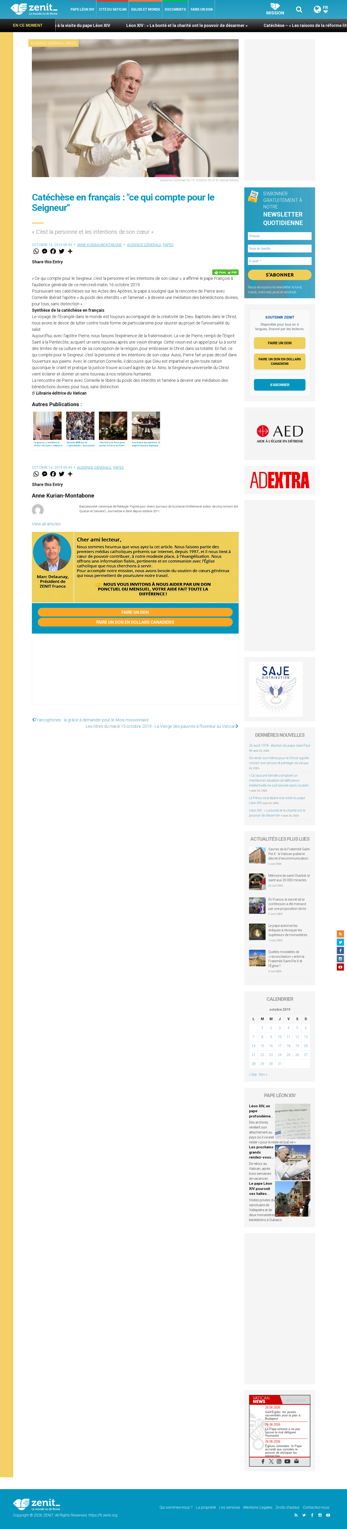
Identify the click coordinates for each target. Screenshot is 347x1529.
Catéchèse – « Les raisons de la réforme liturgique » (250, 25)
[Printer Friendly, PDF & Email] (225, 272)
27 (306, 1055)
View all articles (46, 523)
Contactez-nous (316, 1507)
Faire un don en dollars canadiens (135, 622)
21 (253, 1055)
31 (280, 1064)
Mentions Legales (257, 1507)
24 (280, 1055)
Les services (229, 1507)
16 (271, 1046)
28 (253, 1064)
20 (306, 1046)
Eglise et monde (145, 9)
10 (280, 1037)
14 (253, 1046)
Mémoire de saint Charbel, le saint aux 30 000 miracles (289, 878)
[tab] (265, 1399)
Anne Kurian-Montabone (99, 245)
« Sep (253, 1074)
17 (280, 1046)
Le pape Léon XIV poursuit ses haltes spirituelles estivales (260, 1193)
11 (288, 1037)
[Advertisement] (135, 674)
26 (297, 1055)
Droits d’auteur (288, 1507)
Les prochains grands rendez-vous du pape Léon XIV (261, 1157)
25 (288, 1055)
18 (288, 1046)
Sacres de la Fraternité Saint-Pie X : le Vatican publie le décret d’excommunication (289, 853)
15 (262, 1046)
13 (306, 1037)
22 (262, 1055)
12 (297, 1037)
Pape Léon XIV (82, 9)
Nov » (263, 1074)
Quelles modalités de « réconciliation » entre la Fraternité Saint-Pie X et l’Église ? (286, 959)
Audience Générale (47, 43)
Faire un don (202, 9)
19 (297, 1046)
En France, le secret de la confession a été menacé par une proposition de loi (287, 904)
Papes (71, 43)
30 (271, 1064)
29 (262, 1064)
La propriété (206, 1507)
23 (271, 1055)
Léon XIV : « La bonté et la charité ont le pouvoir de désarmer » (123, 25)
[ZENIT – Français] (39, 9)
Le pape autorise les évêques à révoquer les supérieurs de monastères (287, 930)
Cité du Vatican (113, 9)
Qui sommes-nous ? (176, 1507)
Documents (175, 9)
